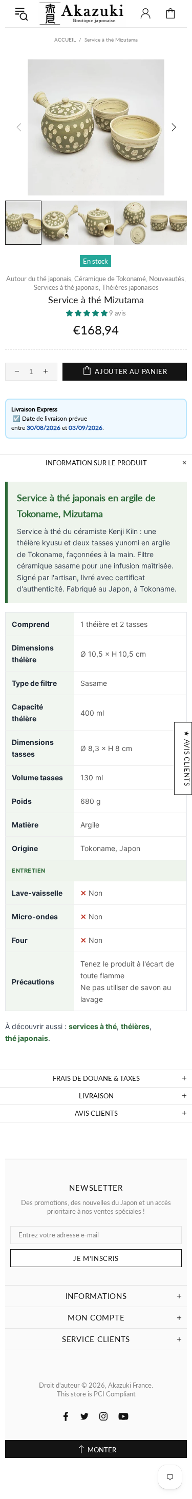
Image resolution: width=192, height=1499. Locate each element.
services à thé (93, 1026)
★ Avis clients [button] (187, 758)
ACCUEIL (65, 39)
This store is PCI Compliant (96, 1394)
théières (135, 1026)
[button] (87, 313)
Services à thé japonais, (67, 287)
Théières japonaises (130, 287)
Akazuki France (82, 13)
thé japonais (26, 1038)
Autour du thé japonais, (39, 278)
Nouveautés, (167, 278)
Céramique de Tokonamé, (110, 278)
